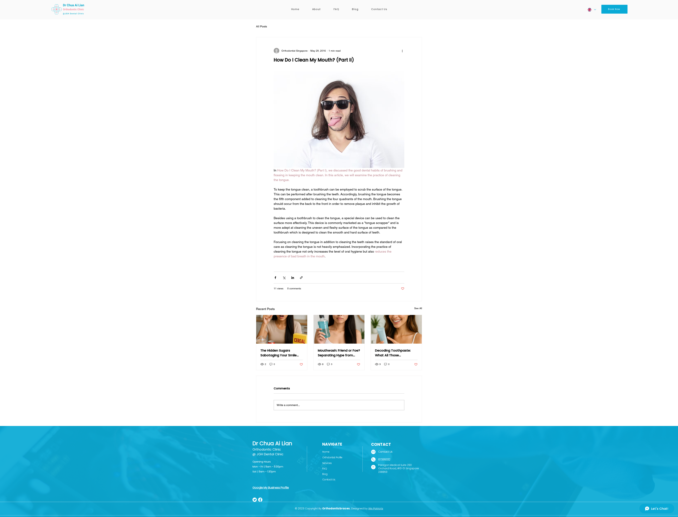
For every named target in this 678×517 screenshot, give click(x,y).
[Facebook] (260, 500)
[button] (316, 9)
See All (418, 308)
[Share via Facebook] (275, 277)
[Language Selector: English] (591, 10)
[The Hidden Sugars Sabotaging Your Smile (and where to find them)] (281, 329)
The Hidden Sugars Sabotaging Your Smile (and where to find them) (280, 353)
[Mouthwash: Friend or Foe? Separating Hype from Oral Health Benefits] (339, 329)
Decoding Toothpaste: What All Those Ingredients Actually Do (393, 353)
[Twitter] (254, 500)
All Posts (261, 26)
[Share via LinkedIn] (292, 277)
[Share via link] (301, 277)
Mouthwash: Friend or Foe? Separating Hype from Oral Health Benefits (339, 353)
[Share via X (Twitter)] (284, 277)
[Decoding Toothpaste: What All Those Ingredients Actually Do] (396, 329)
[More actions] (402, 51)
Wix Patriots (375, 508)
